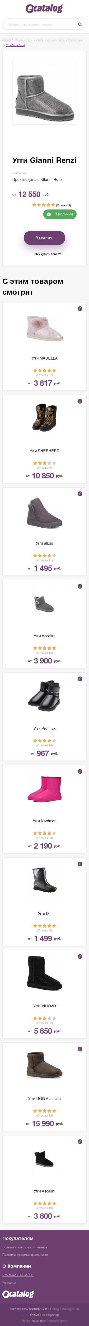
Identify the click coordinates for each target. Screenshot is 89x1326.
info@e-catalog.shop (65, 1309)
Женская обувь (55, 40)
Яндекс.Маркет (57, 1320)
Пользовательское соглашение (24, 1247)
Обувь (40, 40)
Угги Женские (75, 40)
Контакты (9, 1282)
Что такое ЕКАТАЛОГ (17, 1275)
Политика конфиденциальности (25, 1254)
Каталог (6, 40)
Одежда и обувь (24, 40)
